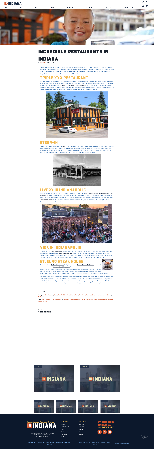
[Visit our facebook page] (99, 432)
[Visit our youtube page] (109, 432)
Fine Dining (82, 295)
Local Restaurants (99, 299)
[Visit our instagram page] (105, 432)
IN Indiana (108, 295)
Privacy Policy (95, 442)
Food (76, 295)
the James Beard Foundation (61, 267)
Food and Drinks (91, 295)
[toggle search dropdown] (143, 2)
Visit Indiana (43, 62)
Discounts (81, 429)
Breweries (50, 295)
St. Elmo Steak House (57, 265)
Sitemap (88, 442)
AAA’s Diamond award (65, 253)
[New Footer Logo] (42, 425)
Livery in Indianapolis (46, 199)
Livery (43, 299)
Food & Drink (71, 295)
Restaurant (41, 297)
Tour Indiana (82, 424)
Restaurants (79, 299)
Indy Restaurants (88, 299)
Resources (82, 421)
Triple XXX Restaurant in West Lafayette (73, 85)
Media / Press (65, 437)
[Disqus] (77, 338)
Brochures (64, 434)
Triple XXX (66, 299)
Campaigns (82, 431)
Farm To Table (62, 295)
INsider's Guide (65, 426)
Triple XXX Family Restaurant (54, 299)
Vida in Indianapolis (56, 251)
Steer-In (64, 146)
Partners (63, 429)
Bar (46, 295)
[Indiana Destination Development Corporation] (13, 3)
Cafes (55, 295)
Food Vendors (101, 295)
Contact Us (64, 431)
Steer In (45, 301)
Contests (81, 426)
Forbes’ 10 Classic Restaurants (85, 265)
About (63, 424)
